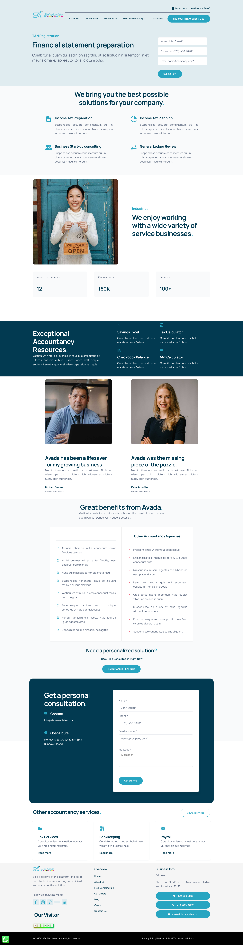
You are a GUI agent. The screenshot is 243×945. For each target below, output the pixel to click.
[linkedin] (64, 902)
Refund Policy (164, 938)
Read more (44, 852)
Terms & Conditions (183, 938)
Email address (128, 731)
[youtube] (57, 902)
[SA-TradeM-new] (48, 12)
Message (125, 749)
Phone (123, 715)
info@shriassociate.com (58, 720)
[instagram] (43, 902)
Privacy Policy (148, 938)
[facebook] (36, 902)
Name (123, 700)
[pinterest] (50, 902)
